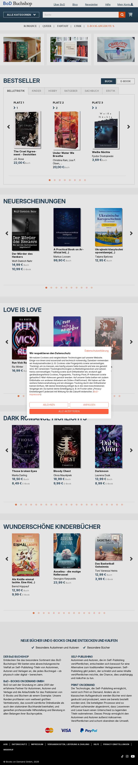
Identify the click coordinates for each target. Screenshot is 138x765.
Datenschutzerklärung (97, 350)
